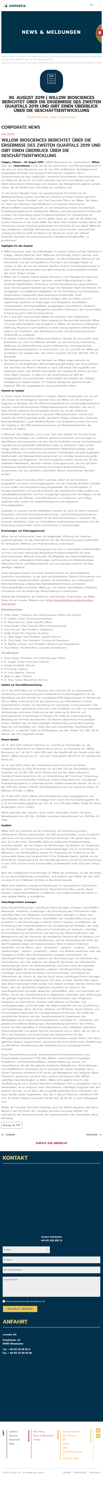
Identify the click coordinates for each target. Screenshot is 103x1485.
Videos (37, 1439)
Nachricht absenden (20, 1309)
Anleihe (66, 1443)
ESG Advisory (70, 1435)
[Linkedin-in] (98, 1436)
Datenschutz (80, 1472)
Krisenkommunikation (73, 1453)
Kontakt (67, 1472)
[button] (91, 5)
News (11, 56)
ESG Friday (38, 1431)
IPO (64, 1439)
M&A (65, 1447)
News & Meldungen (43, 1435)
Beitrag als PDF (12, 1125)
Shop (11, 1443)
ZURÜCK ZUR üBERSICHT (51, 1143)
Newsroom (14, 1439)
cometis (13, 1431)
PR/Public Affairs (71, 1458)
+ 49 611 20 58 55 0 (19, 1349)
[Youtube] (98, 1430)
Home (4, 56)
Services (13, 1435)
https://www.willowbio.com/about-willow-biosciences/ (47, 602)
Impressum (94, 1472)
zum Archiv (7, 134)
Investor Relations (72, 1431)
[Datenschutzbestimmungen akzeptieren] (44, 1301)
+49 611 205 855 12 (51, 1240)
